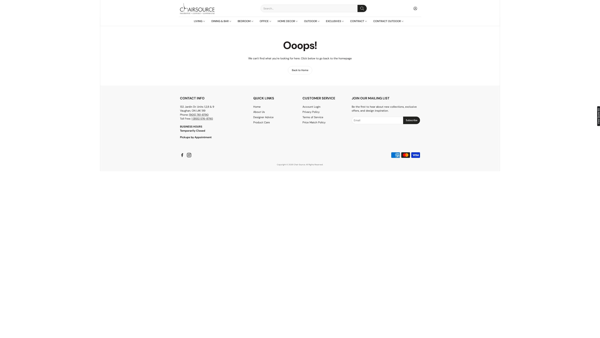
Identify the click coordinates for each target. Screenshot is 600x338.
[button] (314, 8)
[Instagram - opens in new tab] (189, 155)
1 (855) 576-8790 (202, 118)
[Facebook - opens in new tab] (182, 155)
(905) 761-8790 (199, 114)
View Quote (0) (598, 116)
